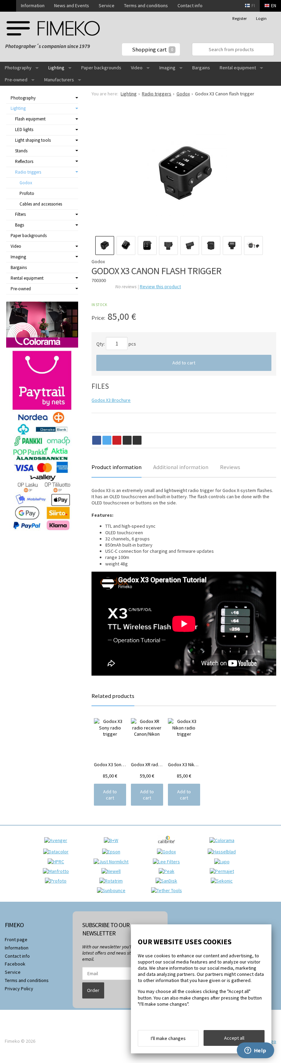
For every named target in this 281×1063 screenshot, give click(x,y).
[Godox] (168, 852)
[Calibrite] (168, 845)
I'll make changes (168, 1038)
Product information (116, 467)
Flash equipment (30, 119)
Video (137, 68)
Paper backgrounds (101, 68)
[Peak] (168, 871)
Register (239, 18)
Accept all (234, 1038)
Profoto (27, 193)
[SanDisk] (168, 881)
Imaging (167, 68)
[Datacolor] (57, 852)
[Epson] (113, 852)
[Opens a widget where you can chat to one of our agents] (255, 1051)
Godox (26, 183)
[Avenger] (57, 840)
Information (33, 5)
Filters (20, 214)
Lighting (56, 68)
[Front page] (8, 6)
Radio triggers (28, 172)
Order (93, 990)
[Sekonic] (223, 881)
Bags (19, 225)
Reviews (230, 467)
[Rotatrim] (112, 881)
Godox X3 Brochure (111, 400)
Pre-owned (16, 80)
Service (106, 5)
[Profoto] (57, 881)
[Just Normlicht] (113, 861)
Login (261, 18)
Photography (18, 68)
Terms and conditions (146, 5)
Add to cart (183, 363)
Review (160, 286)
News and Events (71, 5)
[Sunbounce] (113, 890)
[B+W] (113, 840)
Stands (21, 151)
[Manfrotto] (57, 871)
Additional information (180, 467)
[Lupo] (223, 861)
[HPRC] (58, 861)
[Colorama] (223, 840)
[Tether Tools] (168, 890)
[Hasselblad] (223, 852)
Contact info (190, 5)
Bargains (201, 68)
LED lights (24, 129)
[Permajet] (223, 871)
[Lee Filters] (168, 861)
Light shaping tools (33, 140)
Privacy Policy (19, 988)
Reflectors (24, 161)
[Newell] (112, 871)
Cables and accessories (41, 204)
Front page (16, 939)
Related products (112, 696)
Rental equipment (238, 68)
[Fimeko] (53, 28)
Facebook (15, 964)
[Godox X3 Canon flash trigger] (183, 173)
